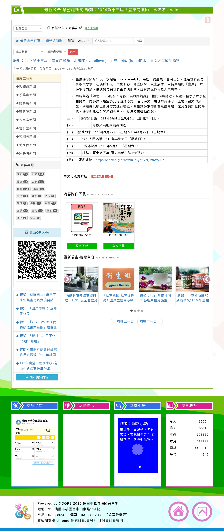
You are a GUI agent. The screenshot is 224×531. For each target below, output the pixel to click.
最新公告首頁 (30, 40)
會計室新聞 (27, 128)
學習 (36, 189)
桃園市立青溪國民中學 (100, 503)
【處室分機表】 (117, 515)
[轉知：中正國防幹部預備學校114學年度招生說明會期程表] (192, 279)
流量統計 (189, 406)
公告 (34, 181)
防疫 (47, 196)
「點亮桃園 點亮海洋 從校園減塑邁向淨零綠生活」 (118, 300)
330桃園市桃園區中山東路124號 (74, 509)
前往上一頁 (123, 321)
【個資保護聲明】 (112, 520)
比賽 (19, 189)
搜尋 (139, 40)
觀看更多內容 (38, 377)
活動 (19, 174)
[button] (132, 310)
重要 (47, 203)
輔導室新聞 (27, 111)
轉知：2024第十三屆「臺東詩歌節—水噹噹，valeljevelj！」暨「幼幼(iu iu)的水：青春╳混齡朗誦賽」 (98, 61)
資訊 (34, 210)
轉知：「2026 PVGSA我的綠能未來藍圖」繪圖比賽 (38, 327)
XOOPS (65, 503)
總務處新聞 (27, 103)
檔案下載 (82, 245)
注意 (19, 181)
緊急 (33, 218)
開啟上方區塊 (207, 20)
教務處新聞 (27, 86)
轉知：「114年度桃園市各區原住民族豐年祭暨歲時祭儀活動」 (155, 300)
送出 (73, 51)
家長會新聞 (27, 153)
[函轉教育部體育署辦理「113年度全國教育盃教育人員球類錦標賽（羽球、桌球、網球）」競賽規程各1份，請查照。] (81, 279)
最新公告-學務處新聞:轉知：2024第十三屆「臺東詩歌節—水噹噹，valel (112, 10)
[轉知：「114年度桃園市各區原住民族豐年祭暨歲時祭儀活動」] (155, 279)
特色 (19, 218)
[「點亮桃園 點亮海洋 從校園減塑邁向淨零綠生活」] (118, 279)
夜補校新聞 (27, 136)
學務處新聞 (54, 40)
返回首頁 (179, 512)
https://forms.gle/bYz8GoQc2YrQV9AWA (129, 160)
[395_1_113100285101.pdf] (82, 218)
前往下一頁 (150, 321)
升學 (19, 196)
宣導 (19, 210)
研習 (34, 174)
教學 (34, 196)
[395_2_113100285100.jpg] (118, 218)
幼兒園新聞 (27, 145)
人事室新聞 (27, 120)
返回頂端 (202, 512)
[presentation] (67, 279)
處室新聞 (26, 78)
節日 (19, 203)
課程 (33, 203)
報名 (49, 210)
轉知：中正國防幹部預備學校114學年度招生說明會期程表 (192, 300)
